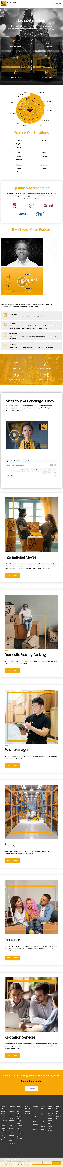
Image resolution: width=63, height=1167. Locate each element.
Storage (19, 1130)
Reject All (47, 1163)
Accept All (56, 1163)
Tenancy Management (12, 1143)
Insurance (19, 1133)
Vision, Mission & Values (4, 1113)
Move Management (19, 1126)
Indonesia (35, 1124)
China (34, 1114)
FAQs (49, 1123)
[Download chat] (55, 475)
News (57, 1114)
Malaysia (35, 1129)
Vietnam (43, 1129)
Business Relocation (27, 1113)
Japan (34, 1127)
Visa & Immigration (11, 1121)
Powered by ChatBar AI (10, 475)
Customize (37, 1163)
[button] (3, 252)
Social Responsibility (3, 1128)
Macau (34, 1121)
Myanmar (43, 1106)
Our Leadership (4, 1121)
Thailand (43, 1126)
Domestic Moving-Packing (19, 1118)
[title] (22, 281)
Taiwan (42, 1123)
